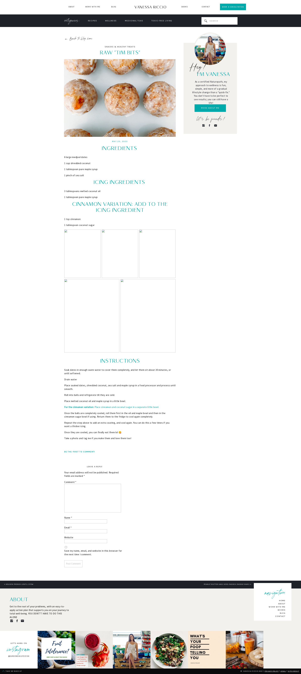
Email (67, 527)
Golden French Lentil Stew (20, 584)
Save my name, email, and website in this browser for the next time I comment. (93, 552)
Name (68, 517)
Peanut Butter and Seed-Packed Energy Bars (227, 584)
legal (283, 671)
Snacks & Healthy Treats (120, 47)
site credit (293, 671)
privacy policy (272, 671)
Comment (70, 482)
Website (68, 537)
